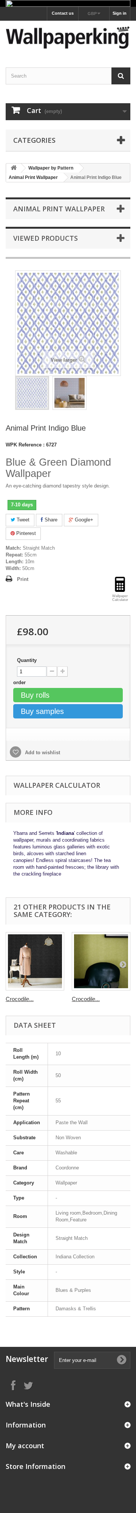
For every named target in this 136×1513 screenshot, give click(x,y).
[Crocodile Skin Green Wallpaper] (101, 961)
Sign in (120, 13)
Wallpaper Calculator (57, 785)
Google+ (83, 520)
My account (25, 1445)
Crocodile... (20, 999)
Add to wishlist (41, 752)
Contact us (63, 13)
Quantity (27, 660)
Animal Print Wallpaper (33, 177)
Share (50, 520)
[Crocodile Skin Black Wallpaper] (35, 961)
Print (22, 579)
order (20, 682)
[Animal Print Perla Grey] (32, 393)
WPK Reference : (25, 445)
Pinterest (25, 533)
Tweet (22, 520)
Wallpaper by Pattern (50, 168)
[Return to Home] (13, 168)
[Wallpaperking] (68, 37)
